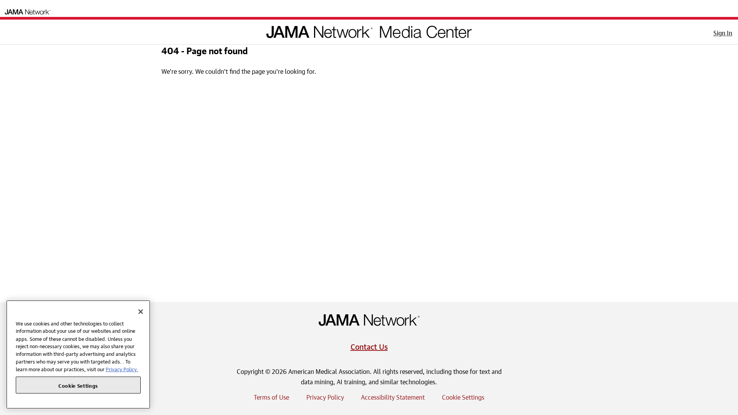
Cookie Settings (463, 396)
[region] (78, 354)
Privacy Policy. (122, 369)
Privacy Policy (325, 396)
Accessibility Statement (393, 396)
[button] (11, 30)
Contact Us (369, 345)
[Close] (140, 311)
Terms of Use (271, 396)
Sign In (722, 31)
